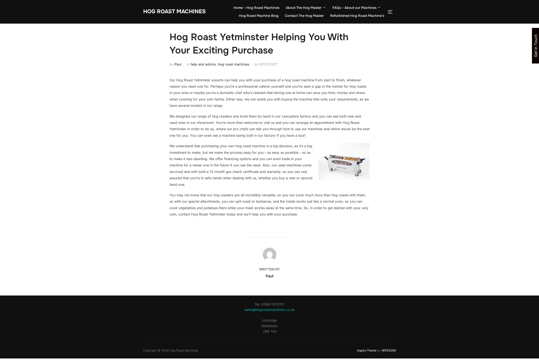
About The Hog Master (304, 7)
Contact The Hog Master (304, 15)
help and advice (203, 64)
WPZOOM (389, 350)
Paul (178, 64)
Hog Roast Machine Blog (259, 15)
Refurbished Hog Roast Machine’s (357, 15)
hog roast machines (233, 64)
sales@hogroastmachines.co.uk (269, 310)
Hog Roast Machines (174, 11)
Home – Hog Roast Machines (256, 7)
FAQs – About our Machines (354, 7)
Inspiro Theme (366, 350)
